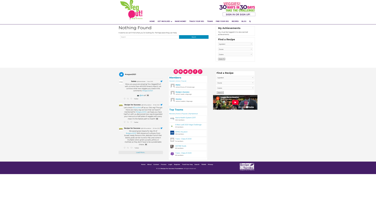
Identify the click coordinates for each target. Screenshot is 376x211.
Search (196, 164)
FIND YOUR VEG (222, 21)
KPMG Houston (181, 132)
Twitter (136, 99)
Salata (133, 81)
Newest (172, 81)
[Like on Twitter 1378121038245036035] (131, 98)
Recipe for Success (132, 105)
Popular (183, 81)
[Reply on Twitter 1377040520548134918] (125, 148)
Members (175, 77)
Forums (163, 164)
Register (177, 164)
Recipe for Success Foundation (172, 168)
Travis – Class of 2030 (183, 139)
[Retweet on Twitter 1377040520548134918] (128, 148)
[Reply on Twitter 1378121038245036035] (125, 98)
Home (152, 21)
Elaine (178, 85)
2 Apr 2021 (150, 81)
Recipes (235, 21)
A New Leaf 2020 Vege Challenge (188, 125)
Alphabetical (193, 114)
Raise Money (180, 21)
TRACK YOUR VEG (196, 21)
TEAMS (210, 21)
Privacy (210, 164)
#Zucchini (137, 108)
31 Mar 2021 (156, 105)
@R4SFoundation (146, 105)
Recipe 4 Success (182, 92)
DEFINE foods (180, 146)
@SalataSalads (141, 81)
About (149, 164)
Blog (244, 21)
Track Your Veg (187, 164)
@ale (142, 95)
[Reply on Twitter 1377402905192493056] (125, 122)
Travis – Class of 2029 (183, 153)
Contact (156, 164)
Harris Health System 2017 (185, 118)
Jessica (178, 99)
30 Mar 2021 (156, 128)
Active (178, 81)
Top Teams (176, 109)
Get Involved (164, 21)
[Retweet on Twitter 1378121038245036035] (128, 98)
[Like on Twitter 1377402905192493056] (131, 122)
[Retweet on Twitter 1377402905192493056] (128, 122)
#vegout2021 (147, 91)
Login (170, 164)
